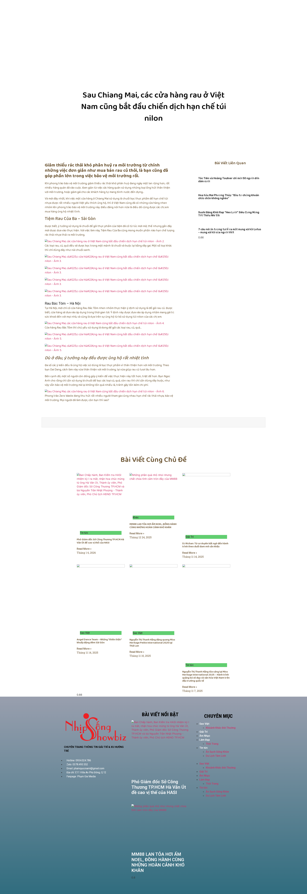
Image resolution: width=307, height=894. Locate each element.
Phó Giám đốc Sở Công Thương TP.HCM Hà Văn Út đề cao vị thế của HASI (100, 541)
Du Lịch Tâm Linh (216, 755)
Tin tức (203, 747)
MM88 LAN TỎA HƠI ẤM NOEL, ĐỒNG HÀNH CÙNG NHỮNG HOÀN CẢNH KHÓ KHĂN (153, 525)
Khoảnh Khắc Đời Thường (221, 727)
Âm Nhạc (204, 735)
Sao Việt (204, 723)
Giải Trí (203, 731)
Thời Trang (212, 743)
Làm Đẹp (204, 739)
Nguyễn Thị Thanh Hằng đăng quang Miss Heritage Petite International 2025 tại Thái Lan (152, 643)
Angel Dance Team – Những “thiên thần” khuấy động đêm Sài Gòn (99, 641)
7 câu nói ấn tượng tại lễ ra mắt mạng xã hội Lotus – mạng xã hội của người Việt (229, 231)
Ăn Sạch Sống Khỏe (217, 751)
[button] (218, 760)
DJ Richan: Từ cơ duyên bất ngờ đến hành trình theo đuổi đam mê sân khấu (205, 545)
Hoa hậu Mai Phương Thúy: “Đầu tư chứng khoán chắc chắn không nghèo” (228, 197)
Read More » (84, 548)
